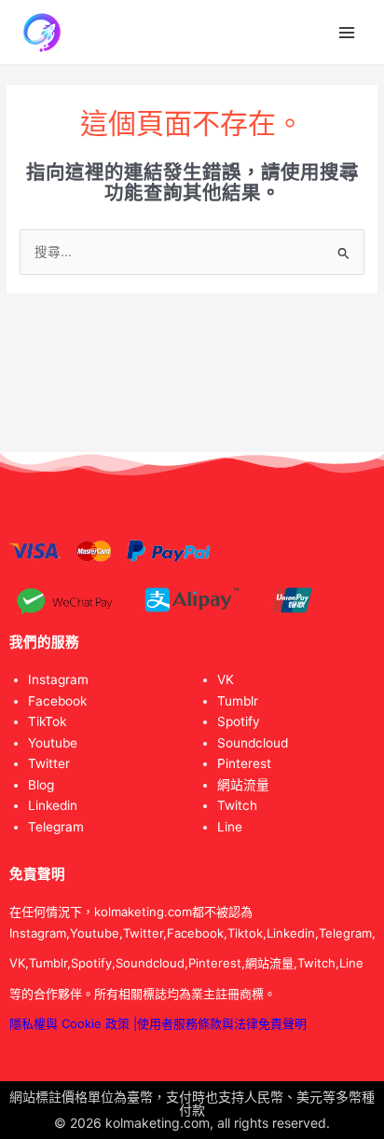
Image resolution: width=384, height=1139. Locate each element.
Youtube (52, 742)
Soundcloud (252, 742)
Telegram (56, 826)
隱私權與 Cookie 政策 (69, 1023)
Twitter (49, 763)
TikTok (47, 721)
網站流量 (243, 784)
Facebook (57, 700)
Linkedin (52, 805)
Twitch (237, 805)
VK (225, 679)
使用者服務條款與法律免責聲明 (222, 1023)
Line (229, 826)
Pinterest (244, 763)
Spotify (238, 721)
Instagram (58, 679)
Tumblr (237, 700)
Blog (41, 784)
